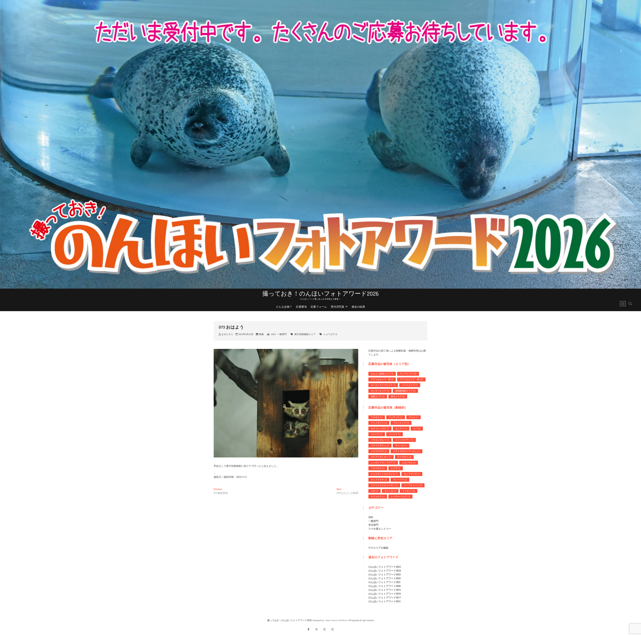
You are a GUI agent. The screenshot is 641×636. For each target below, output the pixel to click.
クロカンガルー (380, 440)
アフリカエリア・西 (411, 379)
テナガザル (404, 457)
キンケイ (394, 434)
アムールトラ (401, 423)
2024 (273, 334)
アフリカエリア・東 (382, 379)
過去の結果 (358, 307)
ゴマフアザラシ (380, 445)
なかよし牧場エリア (382, 373)
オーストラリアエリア (383, 385)
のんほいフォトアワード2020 (384, 586)
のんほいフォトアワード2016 (384, 601)
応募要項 (301, 307)
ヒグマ (395, 468)
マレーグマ (400, 479)
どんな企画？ (284, 307)
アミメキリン (379, 423)
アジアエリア (408, 373)
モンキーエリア (380, 390)
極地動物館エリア (405, 390)
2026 (370, 517)
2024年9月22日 (245, 334)
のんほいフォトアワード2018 (384, 593)
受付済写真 (337, 307)
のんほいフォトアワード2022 (384, 578)
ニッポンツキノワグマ (383, 462)
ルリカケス (378, 496)
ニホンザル (408, 462)
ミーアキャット (413, 485)
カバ (416, 428)
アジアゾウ (395, 417)
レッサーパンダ (400, 496)
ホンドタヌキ (379, 479)
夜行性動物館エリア (304, 334)
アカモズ (376, 417)
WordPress (343, 620)
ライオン (408, 491)
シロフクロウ (379, 451)
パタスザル (378, 468)
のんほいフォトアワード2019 (384, 589)
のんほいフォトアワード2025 (384, 566)
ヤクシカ (390, 491)
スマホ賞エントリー (379, 528)
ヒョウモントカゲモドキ (384, 474)
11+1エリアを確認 (378, 547)
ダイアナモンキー (381, 457)
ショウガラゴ (330, 334)
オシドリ (401, 428)
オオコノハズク (380, 428)
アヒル (413, 417)
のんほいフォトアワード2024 (384, 570)
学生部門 (373, 524)
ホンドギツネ (412, 474)
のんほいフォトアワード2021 (384, 582)
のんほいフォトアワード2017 (384, 597)
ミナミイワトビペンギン (384, 485)
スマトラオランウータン (406, 451)
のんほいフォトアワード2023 (384, 574)
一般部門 (282, 334)
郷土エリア (398, 396)
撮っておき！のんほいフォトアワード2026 (320, 294)
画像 (261, 334)
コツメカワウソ (404, 440)
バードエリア (410, 385)
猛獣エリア (378, 396)
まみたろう (227, 334)
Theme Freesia (331, 620)
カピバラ (376, 434)
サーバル (401, 445)
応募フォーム (319, 307)
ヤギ (374, 491)
